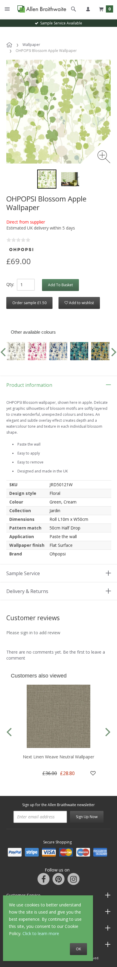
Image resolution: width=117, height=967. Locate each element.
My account (88, 9)
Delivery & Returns (27, 591)
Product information (29, 385)
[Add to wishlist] (93, 773)
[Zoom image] (104, 156)
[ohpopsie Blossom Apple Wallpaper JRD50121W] (70, 179)
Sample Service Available (60, 23)
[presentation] (9, 731)
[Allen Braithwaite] (40, 9)
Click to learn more (40, 933)
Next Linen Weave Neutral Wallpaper (58, 757)
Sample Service (23, 573)
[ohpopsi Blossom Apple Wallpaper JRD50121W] (47, 179)
